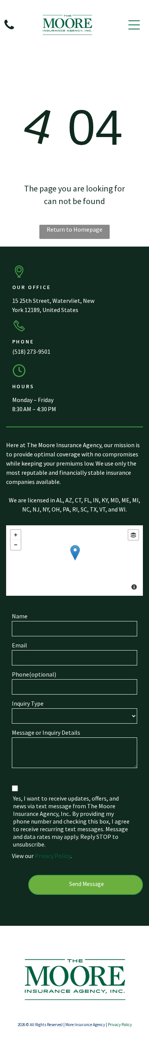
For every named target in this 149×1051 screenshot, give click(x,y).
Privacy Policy (53, 856)
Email (19, 645)
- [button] (16, 545)
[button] (134, 25)
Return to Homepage (74, 229)
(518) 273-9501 (31, 351)
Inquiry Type (28, 703)
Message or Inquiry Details (46, 732)
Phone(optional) (34, 674)
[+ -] (74, 560)
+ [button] (16, 535)
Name (20, 616)
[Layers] (133, 535)
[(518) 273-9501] (9, 29)
